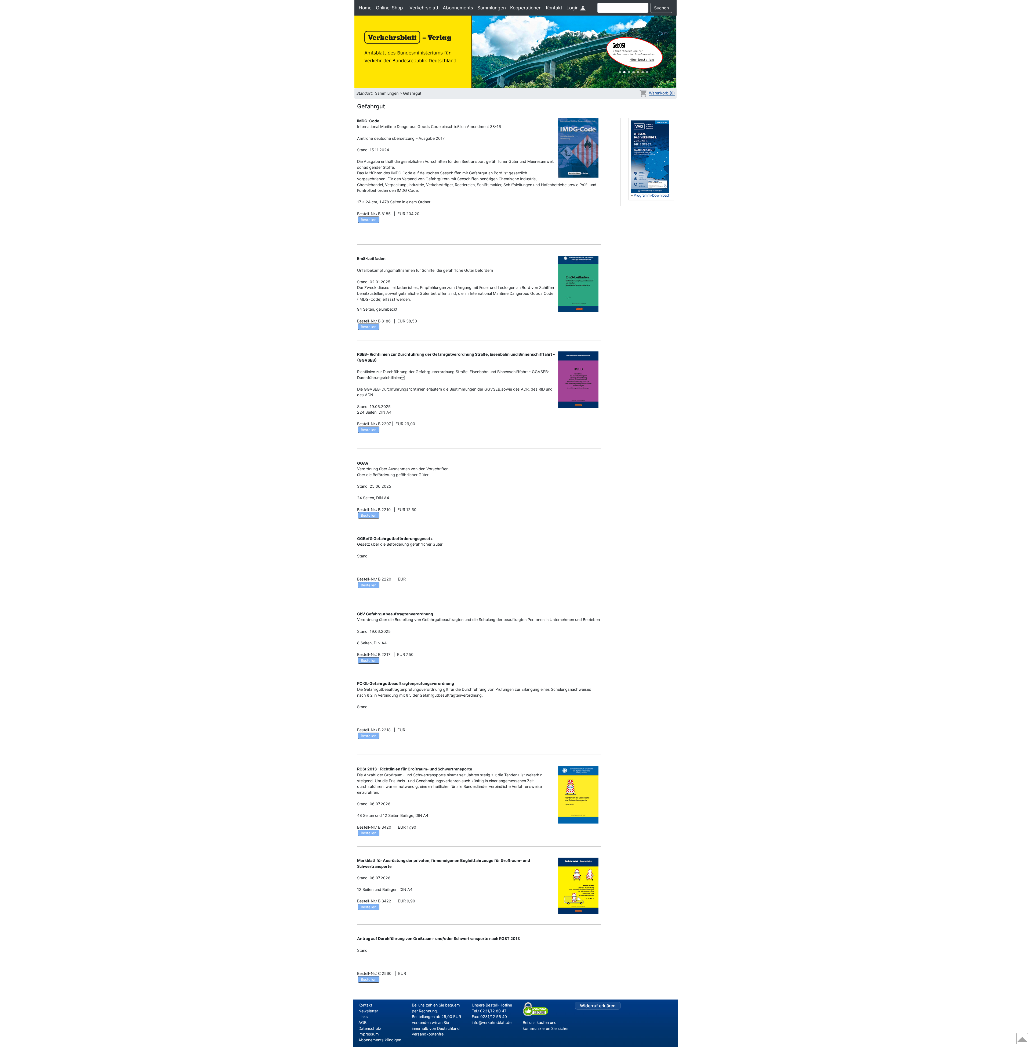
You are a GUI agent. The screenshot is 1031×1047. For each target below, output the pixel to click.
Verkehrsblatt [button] (423, 7)
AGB (362, 1022)
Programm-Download (651, 195)
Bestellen (368, 220)
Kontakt (554, 7)
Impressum (368, 1034)
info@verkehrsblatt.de (491, 1022)
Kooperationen (526, 7)
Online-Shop (389, 7)
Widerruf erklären (598, 1005)
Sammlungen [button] (491, 7)
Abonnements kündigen (379, 1040)
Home (365, 7)
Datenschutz (369, 1028)
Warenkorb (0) (662, 93)
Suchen (661, 7)
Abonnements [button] (458, 7)
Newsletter (368, 1011)
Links (363, 1016)
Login (573, 7)
